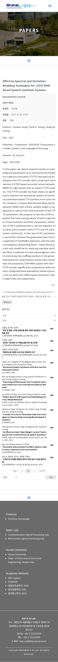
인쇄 (53, 285)
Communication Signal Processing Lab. (28, 534)
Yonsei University (17, 554)
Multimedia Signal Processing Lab (26, 538)
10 (28, 470)
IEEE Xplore (14, 577)
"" (24, 331)
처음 (15, 470)
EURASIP (13, 581)
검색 (51, 477)
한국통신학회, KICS (17, 593)
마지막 (42, 470)
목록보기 (7, 302)
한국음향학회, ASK (17, 589)
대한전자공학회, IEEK (18, 585)
